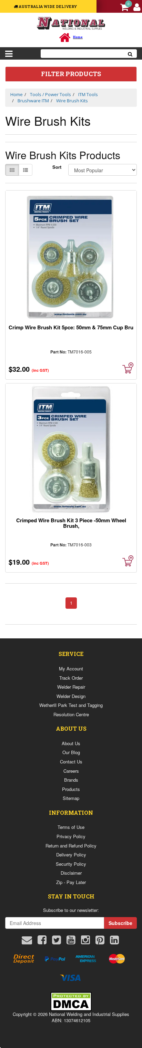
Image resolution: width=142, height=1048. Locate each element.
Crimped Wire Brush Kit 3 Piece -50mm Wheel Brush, (71, 523)
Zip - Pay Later (71, 882)
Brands (71, 780)
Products (71, 789)
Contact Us (71, 761)
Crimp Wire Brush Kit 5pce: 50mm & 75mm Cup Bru (71, 327)
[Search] (130, 53)
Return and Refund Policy (71, 845)
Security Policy (71, 864)
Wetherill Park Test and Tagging (71, 705)
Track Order (71, 678)
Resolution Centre (71, 714)
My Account (71, 668)
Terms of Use (71, 827)
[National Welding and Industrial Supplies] (71, 23)
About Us (71, 743)
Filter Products (71, 74)
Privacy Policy (71, 836)
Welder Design (71, 696)
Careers (71, 771)
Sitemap (71, 798)
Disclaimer (71, 873)
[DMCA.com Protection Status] (71, 1000)
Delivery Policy (71, 854)
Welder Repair (71, 687)
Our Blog (71, 752)
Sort (56, 167)
